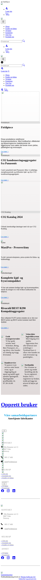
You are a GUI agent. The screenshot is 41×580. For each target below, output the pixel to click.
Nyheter (8, 31)
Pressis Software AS (28, 577)
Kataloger (9, 33)
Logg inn (8, 11)
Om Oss (8, 35)
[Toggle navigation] (3, 22)
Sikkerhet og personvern (27, 579)
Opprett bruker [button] (19, 405)
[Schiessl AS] (2, 4)
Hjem (7, 27)
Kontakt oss (9, 37)
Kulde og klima (11, 29)
